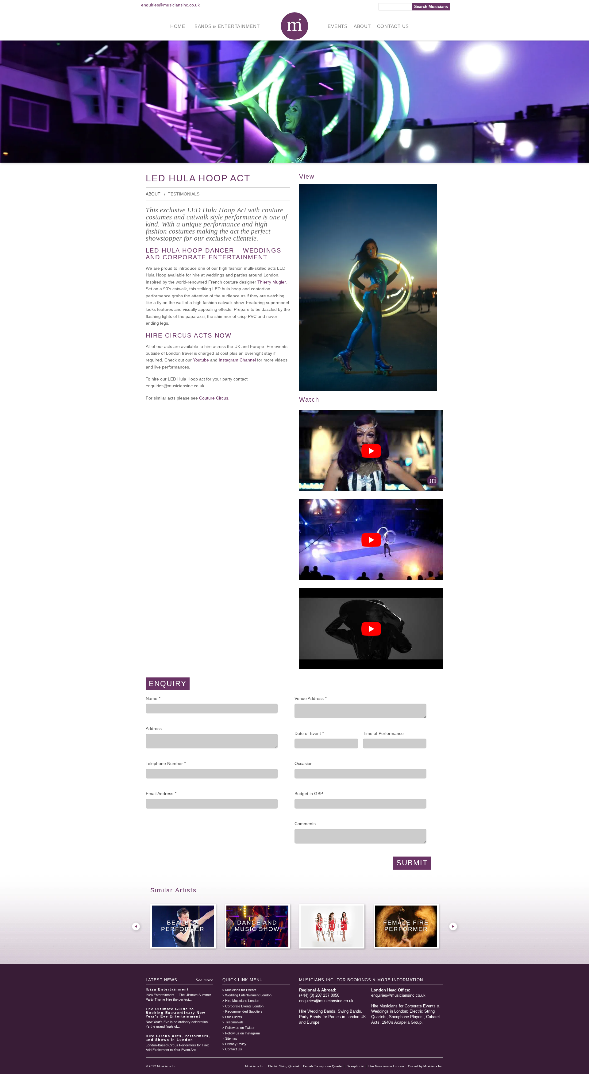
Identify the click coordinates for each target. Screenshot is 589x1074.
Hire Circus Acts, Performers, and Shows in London (178, 1037)
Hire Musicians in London (386, 1066)
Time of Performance (383, 733)
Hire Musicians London (242, 1001)
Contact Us (393, 26)
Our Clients (233, 1017)
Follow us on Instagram (242, 1033)
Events (338, 26)
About (362, 26)
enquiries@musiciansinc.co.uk (170, 4)
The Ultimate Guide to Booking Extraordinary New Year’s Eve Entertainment (176, 1012)
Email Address (161, 793)
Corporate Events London (244, 1006)
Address (154, 728)
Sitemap (231, 1038)
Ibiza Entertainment (167, 989)
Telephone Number (166, 763)
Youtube (201, 359)
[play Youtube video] (371, 450)
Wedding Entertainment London (248, 995)
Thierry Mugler (271, 282)
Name (153, 698)
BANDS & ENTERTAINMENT (227, 26)
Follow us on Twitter (240, 1028)
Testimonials (183, 193)
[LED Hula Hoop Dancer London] (368, 389)
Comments (305, 823)
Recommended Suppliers (244, 1011)
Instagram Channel (237, 359)
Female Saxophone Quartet (323, 1066)
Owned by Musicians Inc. (425, 1066)
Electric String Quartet (283, 1066)
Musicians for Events (240, 990)
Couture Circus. (214, 398)
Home (177, 26)
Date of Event (309, 733)
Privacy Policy (235, 1044)
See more (204, 980)
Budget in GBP (308, 793)
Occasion (303, 763)
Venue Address (310, 698)
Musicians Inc (254, 1066)
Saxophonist (355, 1066)
